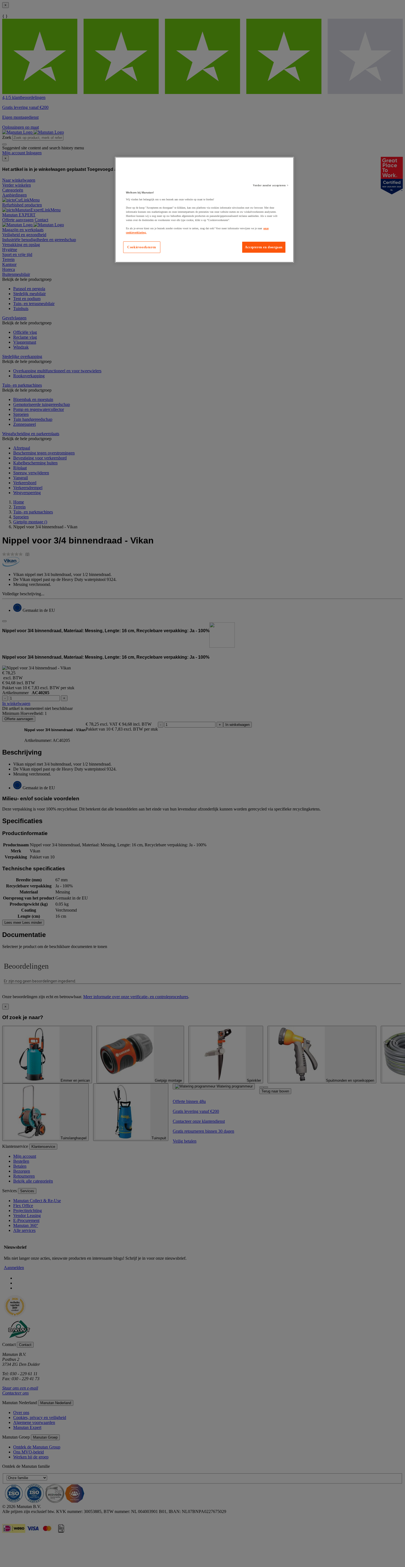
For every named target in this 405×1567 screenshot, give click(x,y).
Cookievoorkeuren (141, 247)
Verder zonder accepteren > (270, 185)
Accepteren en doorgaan (264, 247)
